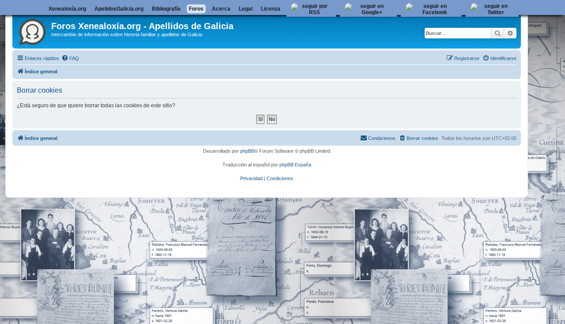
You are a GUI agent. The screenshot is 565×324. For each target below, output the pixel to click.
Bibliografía (166, 9)
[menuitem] (70, 58)
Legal (245, 9)
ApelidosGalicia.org (118, 9)
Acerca (221, 9)
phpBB (247, 151)
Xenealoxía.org (67, 9)
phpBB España (295, 164)
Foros (196, 9)
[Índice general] (33, 30)
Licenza (270, 9)
